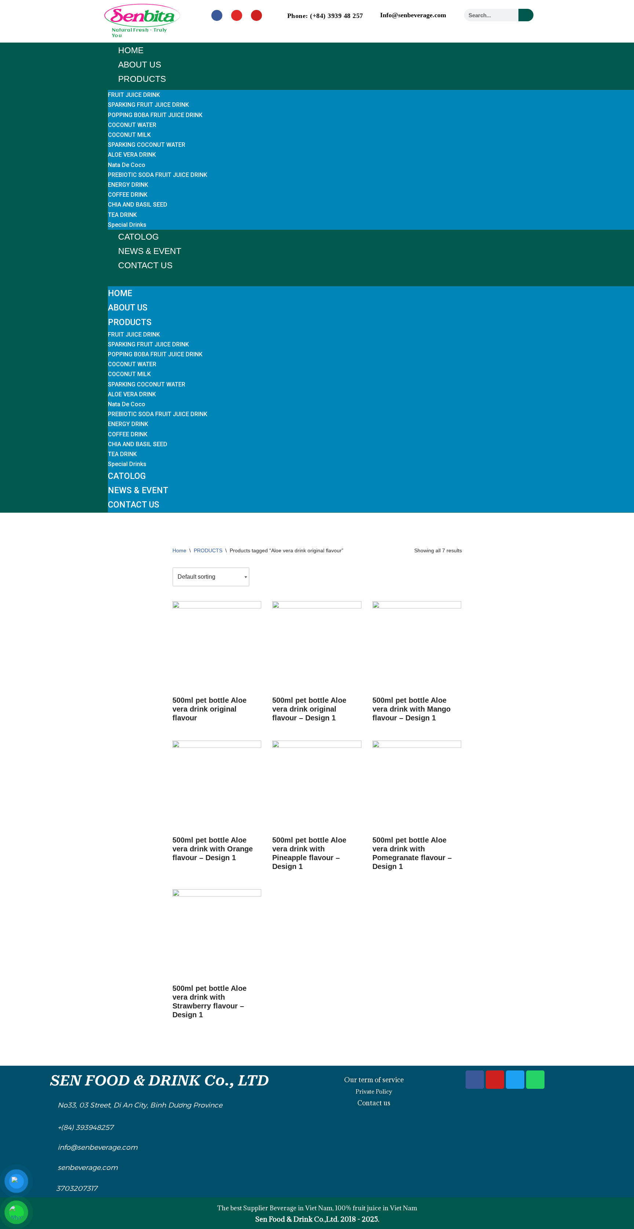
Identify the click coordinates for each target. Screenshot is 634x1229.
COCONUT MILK (129, 134)
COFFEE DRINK (127, 194)
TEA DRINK (122, 214)
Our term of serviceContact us (374, 1091)
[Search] (525, 15)
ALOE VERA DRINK (132, 154)
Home (179, 550)
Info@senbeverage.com (413, 15)
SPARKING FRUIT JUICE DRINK (148, 104)
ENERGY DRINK (128, 184)
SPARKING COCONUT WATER (146, 144)
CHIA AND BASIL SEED (137, 204)
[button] (371, 278)
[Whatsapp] (535, 1079)
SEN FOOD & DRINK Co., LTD (159, 1080)
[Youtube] (256, 15)
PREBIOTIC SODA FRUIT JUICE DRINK (157, 174)
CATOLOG (138, 236)
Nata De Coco (126, 164)
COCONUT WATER (132, 124)
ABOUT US (139, 64)
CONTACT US (145, 265)
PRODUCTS (142, 79)
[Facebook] (216, 15)
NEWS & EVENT (149, 251)
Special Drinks (127, 224)
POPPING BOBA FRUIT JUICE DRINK (155, 115)
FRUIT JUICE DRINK (134, 94)
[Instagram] (236, 15)
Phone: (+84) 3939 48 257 (325, 15)
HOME (130, 50)
